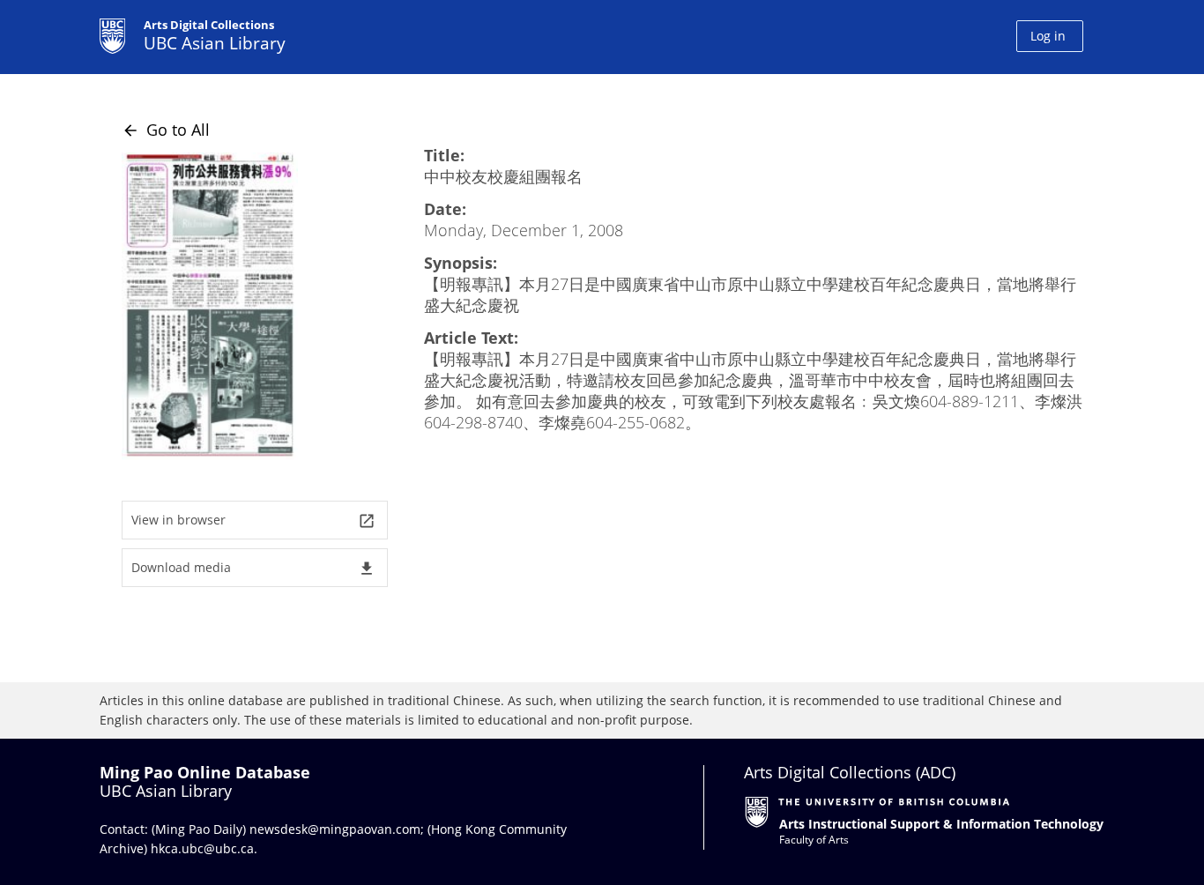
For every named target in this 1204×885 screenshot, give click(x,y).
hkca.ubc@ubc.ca (202, 848)
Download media (253, 568)
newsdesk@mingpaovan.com (334, 829)
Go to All (166, 129)
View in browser (253, 520)
